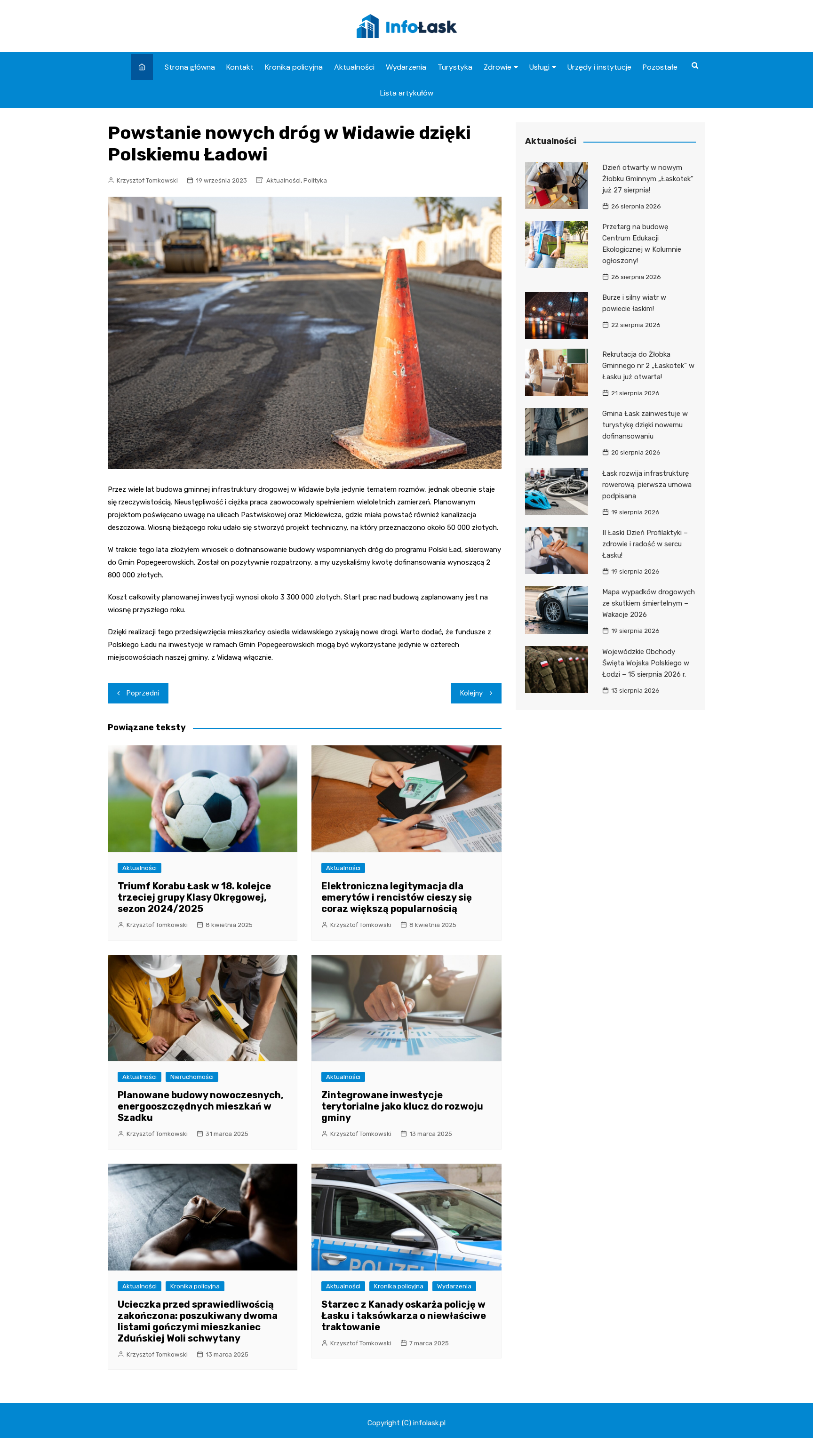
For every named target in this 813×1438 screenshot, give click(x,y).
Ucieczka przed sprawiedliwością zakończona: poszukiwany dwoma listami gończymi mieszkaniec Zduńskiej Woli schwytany (198, 1321)
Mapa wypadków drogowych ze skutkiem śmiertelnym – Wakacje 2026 (648, 603)
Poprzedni (143, 693)
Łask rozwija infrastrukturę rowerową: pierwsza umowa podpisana (647, 484)
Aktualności (354, 67)
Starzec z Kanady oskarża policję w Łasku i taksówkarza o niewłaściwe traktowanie (403, 1316)
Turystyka (455, 67)
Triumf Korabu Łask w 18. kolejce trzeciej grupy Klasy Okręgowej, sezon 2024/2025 (194, 897)
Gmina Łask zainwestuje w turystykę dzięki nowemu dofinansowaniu (645, 424)
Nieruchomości (192, 1076)
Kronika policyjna (294, 67)
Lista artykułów (406, 93)
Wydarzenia (406, 67)
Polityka (315, 180)
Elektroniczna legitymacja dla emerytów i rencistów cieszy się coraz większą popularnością (396, 897)
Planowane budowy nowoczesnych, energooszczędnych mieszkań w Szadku (201, 1106)
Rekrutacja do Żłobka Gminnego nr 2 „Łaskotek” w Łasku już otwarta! (648, 365)
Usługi (539, 67)
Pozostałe (660, 67)
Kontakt (240, 67)
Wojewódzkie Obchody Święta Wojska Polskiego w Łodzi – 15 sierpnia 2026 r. (645, 663)
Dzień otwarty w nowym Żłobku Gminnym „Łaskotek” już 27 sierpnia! (647, 178)
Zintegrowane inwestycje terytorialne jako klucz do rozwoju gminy (402, 1106)
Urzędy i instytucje (599, 67)
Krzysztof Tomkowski (147, 180)
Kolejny (471, 693)
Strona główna (190, 67)
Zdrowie (497, 67)
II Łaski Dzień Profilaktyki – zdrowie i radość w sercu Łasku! (645, 543)
